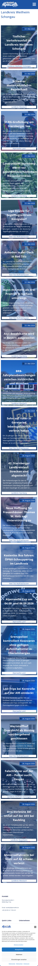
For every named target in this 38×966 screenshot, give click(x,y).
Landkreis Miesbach (19, 107)
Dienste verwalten (18, 944)
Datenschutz (12, 963)
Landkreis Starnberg (19, 196)
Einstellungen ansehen (19, 959)
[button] (35, 927)
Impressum (26, 963)
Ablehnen (19, 954)
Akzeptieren (19, 949)
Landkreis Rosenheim (19, 840)
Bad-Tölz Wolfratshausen (19, 236)
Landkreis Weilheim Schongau (15, 14)
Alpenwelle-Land (19, 148)
